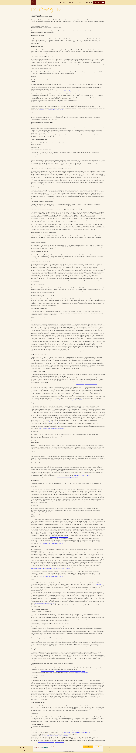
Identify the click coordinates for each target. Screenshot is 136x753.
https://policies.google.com (55, 422)
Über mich (63, 2)
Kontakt (23, 751)
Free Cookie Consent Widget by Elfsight (68, 751)
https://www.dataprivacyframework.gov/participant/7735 (69, 400)
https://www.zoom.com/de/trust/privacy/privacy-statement (77, 732)
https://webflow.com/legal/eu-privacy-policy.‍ (70, 91)
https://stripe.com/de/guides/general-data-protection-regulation (70, 671)
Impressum (112, 751)
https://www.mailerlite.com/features (81, 475)
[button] (99, 2)
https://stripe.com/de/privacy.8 (82, 672)
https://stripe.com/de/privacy (47, 671)
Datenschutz (112, 748)
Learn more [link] (45, 747)
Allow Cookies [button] (88, 746)
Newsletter (23, 748)
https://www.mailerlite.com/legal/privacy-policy (67, 477)
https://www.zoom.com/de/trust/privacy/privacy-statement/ (54, 736)
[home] (33, 2)
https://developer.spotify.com (97, 584)
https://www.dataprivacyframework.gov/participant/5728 (51, 742)
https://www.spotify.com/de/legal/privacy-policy (45, 603)
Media (81, 2)
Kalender (89, 2)
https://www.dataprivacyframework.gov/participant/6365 (51, 110)
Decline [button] (98, 746)
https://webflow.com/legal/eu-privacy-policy (51, 102)
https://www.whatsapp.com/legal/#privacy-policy (86, 384)
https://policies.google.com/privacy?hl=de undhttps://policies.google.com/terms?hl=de (50, 568)
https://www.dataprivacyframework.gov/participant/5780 (51, 428)
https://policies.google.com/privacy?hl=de (59, 537)
